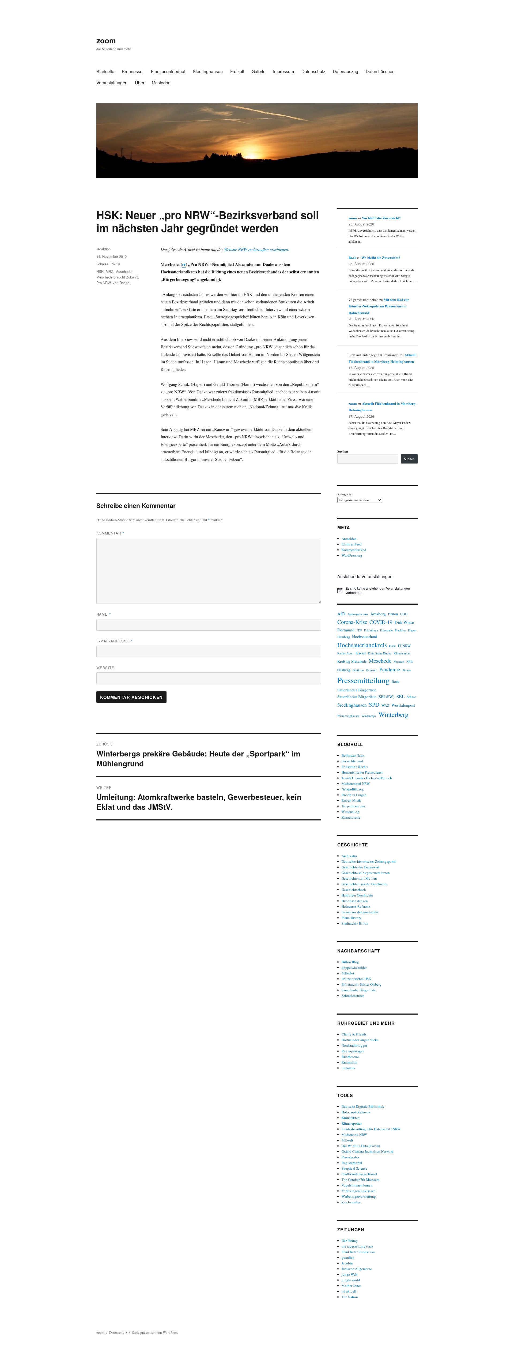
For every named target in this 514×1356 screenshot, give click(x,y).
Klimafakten (351, 1117)
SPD (374, 704)
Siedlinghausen (208, 71)
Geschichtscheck (354, 889)
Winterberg (393, 714)
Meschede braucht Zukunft (117, 277)
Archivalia (349, 855)
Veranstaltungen (111, 83)
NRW (409, 662)
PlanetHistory (351, 917)
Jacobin (347, 1263)
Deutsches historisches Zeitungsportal (369, 861)
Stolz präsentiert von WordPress (155, 1332)
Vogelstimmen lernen (357, 1185)
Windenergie (369, 716)
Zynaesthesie (351, 817)
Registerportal (352, 1162)
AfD (341, 614)
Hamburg (343, 637)
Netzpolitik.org (353, 789)
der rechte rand (352, 761)
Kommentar (110, 533)
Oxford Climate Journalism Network (368, 1151)
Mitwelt (347, 1140)
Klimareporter (352, 1123)
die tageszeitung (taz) (357, 1246)
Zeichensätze (351, 1202)
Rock (395, 681)
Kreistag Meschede (351, 661)
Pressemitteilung (363, 680)
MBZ (109, 271)
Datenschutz (313, 71)
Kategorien (345, 494)
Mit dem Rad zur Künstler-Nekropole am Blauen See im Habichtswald (379, 306)
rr (184, 264)
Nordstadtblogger (354, 1045)
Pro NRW (103, 282)
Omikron (358, 670)
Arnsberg (378, 613)
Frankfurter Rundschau (358, 1251)
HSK (100, 271)
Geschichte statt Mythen (359, 878)
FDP (359, 630)
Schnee (411, 697)
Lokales (102, 263)
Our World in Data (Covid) (361, 1145)
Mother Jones (351, 1285)
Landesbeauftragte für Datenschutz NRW (371, 1129)
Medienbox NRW (354, 1134)
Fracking (400, 630)
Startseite (105, 71)
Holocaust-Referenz (356, 906)
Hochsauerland (364, 636)
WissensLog (350, 811)
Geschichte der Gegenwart (360, 867)
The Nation (350, 1296)
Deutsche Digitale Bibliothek (363, 1106)
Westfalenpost (403, 705)
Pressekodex (351, 1157)
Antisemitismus (357, 614)
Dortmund (345, 629)
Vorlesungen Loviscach (359, 1190)
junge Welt (349, 1274)
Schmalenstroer (353, 995)
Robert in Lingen (354, 794)
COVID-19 (380, 622)
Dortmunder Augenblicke (360, 1039)
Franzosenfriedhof (168, 71)
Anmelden (349, 538)
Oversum (371, 670)
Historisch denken (355, 900)
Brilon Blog (350, 961)
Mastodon (161, 83)
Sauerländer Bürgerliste (356, 689)
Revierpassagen (353, 1051)
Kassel (361, 653)
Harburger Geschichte (357, 895)
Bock (352, 257)
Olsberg (343, 669)
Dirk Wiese (404, 622)
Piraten (406, 670)
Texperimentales (353, 806)
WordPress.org (352, 555)
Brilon (393, 613)
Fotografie (386, 630)
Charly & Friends (354, 1034)
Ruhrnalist (349, 1062)
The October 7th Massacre (360, 1179)
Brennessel (132, 71)
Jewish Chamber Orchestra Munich (367, 777)
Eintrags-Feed (352, 544)
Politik (115, 263)
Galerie (259, 71)
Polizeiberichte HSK (356, 978)
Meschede (123, 271)
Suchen (342, 451)
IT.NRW (404, 645)
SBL (400, 696)
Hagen (412, 630)
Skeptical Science (354, 1168)
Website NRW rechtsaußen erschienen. (256, 249)
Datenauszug (345, 71)
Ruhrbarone (350, 1056)
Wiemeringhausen (348, 716)
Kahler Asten (345, 653)
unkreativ (349, 1067)
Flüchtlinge (371, 630)
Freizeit (237, 71)
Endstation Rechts (355, 766)
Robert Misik (351, 800)
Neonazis (399, 662)
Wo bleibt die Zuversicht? (381, 217)
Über (139, 83)
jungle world (351, 1280)
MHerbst (348, 973)
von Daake (121, 282)
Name (103, 614)
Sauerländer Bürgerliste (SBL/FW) (365, 696)
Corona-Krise (352, 622)
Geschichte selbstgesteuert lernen (366, 872)
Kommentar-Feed (354, 549)
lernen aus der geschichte (360, 912)
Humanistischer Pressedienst (362, 772)
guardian (348, 1257)
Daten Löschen (380, 71)
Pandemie (389, 669)
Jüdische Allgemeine (357, 1268)
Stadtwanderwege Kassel (359, 1174)
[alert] (377, 590)
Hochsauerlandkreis (362, 645)
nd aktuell (349, 1291)
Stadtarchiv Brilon (355, 923)
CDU (404, 614)
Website (105, 667)
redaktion (103, 248)
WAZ (385, 705)
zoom (106, 40)
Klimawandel (402, 653)
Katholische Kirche (379, 653)
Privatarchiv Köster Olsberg (361, 984)
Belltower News (353, 755)
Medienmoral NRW (356, 783)
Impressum (283, 71)
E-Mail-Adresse (114, 640)
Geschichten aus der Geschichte (364, 884)
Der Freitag (350, 1240)
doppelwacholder (354, 967)
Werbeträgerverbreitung (359, 1196)
